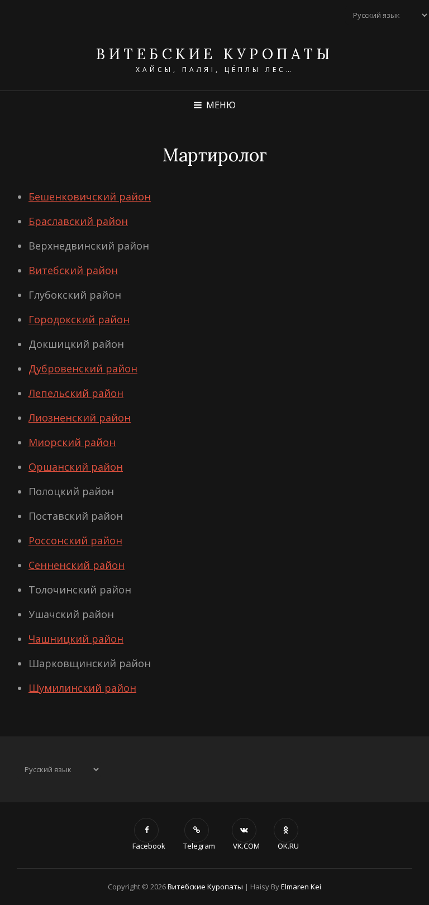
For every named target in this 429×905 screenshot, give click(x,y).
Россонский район (75, 540)
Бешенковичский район (89, 196)
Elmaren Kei (301, 887)
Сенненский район (76, 565)
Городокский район (79, 319)
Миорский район (72, 442)
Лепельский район (75, 393)
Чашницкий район (75, 638)
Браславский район (78, 221)
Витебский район (73, 270)
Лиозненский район (79, 417)
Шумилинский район (82, 688)
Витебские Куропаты (214, 54)
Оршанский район (75, 466)
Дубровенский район (82, 368)
